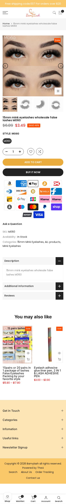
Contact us (33, 478)
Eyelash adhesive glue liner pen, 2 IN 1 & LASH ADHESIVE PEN (47, 372)
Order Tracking (44, 472)
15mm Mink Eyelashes (30, 242)
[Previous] (5, 65)
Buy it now (33, 172)
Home (6, 23)
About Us (26, 472)
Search (13, 472)
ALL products (52, 242)
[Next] (60, 65)
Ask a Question (12, 224)
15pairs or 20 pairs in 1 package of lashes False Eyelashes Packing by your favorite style (17, 373)
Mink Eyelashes (12, 246)
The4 (40, 468)
